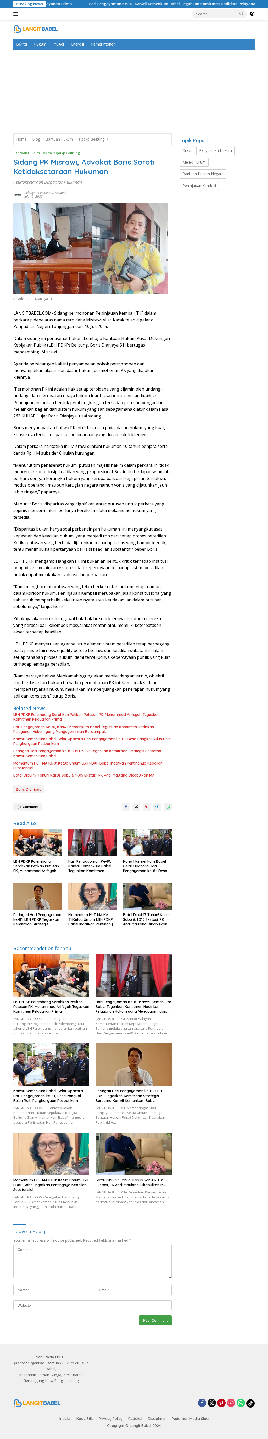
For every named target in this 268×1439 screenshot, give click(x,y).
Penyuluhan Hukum (215, 150)
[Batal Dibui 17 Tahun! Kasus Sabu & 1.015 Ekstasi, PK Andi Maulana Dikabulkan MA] (147, 896)
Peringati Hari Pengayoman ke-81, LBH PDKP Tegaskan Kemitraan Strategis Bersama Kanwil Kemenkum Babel (87, 753)
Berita (21, 44)
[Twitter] (212, 1403)
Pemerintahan (103, 44)
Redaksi (135, 1418)
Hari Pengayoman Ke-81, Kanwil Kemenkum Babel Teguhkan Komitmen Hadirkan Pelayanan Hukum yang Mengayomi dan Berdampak (83, 729)
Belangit (30, 193)
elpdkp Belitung (67, 152)
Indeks (65, 1418)
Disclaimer (157, 1418)
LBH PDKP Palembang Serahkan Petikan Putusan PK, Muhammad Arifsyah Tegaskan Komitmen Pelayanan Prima (86, 717)
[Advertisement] (134, 89)
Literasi (77, 44)
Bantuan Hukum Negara (203, 173)
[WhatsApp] (241, 1403)
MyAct (59, 44)
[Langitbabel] (35, 28)
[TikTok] (250, 1403)
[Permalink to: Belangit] (17, 194)
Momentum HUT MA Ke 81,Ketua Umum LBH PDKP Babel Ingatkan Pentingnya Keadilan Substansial (88, 765)
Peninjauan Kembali (52, 193)
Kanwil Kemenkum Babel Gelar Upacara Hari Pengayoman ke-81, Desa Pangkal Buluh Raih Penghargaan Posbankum (92, 741)
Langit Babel (140, 1425)
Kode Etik (84, 1418)
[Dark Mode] (252, 13)
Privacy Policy (110, 1418)
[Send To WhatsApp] (168, 807)
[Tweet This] (136, 807)
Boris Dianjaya (29, 789)
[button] (241, 13)
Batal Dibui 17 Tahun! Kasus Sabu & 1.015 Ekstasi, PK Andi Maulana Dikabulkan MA (83, 775)
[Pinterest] (221, 1403)
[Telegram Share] (157, 807)
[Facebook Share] (126, 807)
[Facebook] (202, 1403)
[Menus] (16, 13)
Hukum (40, 44)
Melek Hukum (194, 162)
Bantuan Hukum (26, 152)
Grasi (186, 150)
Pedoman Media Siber (191, 1418)
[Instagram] (231, 1403)
